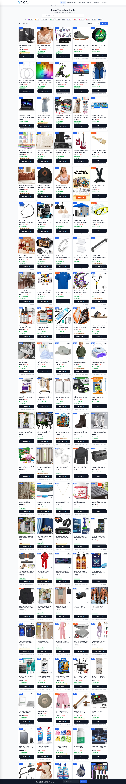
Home (38, 19)
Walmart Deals (81, 2)
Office (100, 19)
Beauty (82, 19)
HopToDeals (25, 2)
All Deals (63, 2)
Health (88, 19)
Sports (70, 19)
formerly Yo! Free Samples (25, 3)
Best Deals (96, 2)
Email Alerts (104, 2)
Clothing (31, 19)
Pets (59, 19)
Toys (76, 19)
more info (73, 5)
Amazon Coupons (71, 2)
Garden (52, 19)
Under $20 (89, 2)
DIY (64, 19)
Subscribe (83, 781)
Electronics (45, 19)
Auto (95, 19)
